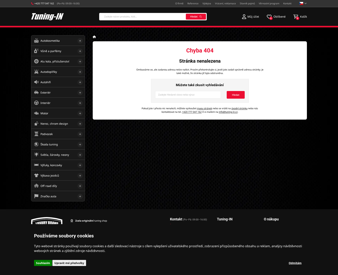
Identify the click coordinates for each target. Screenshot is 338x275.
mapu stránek (204, 108)
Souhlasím (43, 263)
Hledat (194, 16)
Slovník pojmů (247, 3)
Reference (193, 3)
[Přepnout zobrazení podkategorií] (80, 40)
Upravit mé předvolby (69, 263)
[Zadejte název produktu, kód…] (153, 16)
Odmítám (295, 263)
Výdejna (206, 3)
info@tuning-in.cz (228, 112)
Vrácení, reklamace (225, 3)
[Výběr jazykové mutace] (303, 3)
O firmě (179, 3)
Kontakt (287, 3)
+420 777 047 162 (192, 112)
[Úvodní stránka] (94, 36)
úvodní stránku (239, 108)
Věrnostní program (269, 3)
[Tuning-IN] (47, 16)
